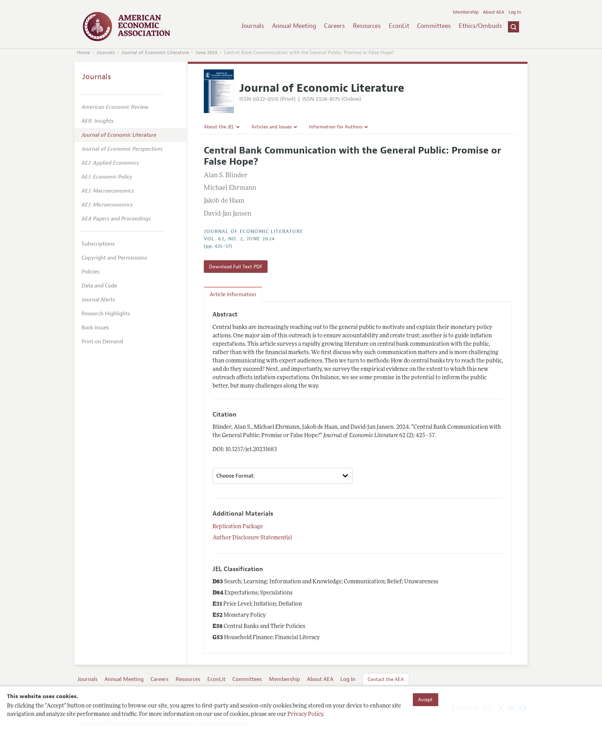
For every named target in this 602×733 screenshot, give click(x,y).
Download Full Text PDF (235, 266)
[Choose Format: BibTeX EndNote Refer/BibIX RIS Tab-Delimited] (283, 476)
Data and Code (99, 285)
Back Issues (95, 327)
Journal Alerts (98, 299)
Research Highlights (106, 313)
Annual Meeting (294, 26)
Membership (466, 12)
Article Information (233, 294)
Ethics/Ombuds (480, 26)
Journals (252, 26)
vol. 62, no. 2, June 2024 (239, 239)
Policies (91, 271)
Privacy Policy (305, 714)
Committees (434, 26)
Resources (367, 26)
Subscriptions (98, 243)
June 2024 (206, 52)
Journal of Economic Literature (155, 52)
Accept (425, 699)
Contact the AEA (386, 679)
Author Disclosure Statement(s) (252, 538)
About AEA (493, 12)
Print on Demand (102, 341)
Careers (334, 26)
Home (83, 52)
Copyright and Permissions (114, 257)
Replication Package (238, 527)
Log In (515, 12)
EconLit (399, 26)
